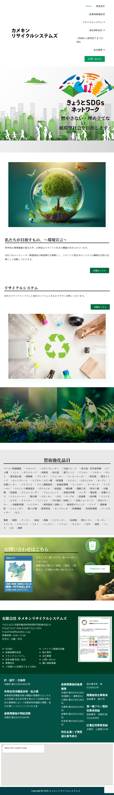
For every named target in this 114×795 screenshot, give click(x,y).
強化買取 (46, 652)
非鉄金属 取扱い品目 (15, 659)
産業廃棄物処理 (97, 14)
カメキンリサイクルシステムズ (64, 791)
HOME (9, 648)
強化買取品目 (95, 30)
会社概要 (98, 50)
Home (88, 6)
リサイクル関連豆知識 (53, 648)
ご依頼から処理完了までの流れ (89, 40)
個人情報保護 (49, 663)
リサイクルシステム (92, 22)
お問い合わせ (94, 59)
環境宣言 (100, 6)
